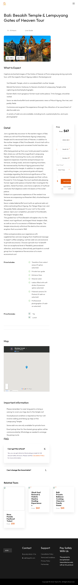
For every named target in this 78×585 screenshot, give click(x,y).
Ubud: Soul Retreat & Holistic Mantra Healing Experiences (36, 498)
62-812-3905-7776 (29, 554)
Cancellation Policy (47, 554)
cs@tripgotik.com (29, 558)
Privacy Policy (45, 561)
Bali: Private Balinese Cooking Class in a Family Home (60, 498)
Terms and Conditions (48, 557)
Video (21, 58)
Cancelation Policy (38, 455)
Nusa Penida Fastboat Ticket (11, 517)
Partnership (45, 564)
